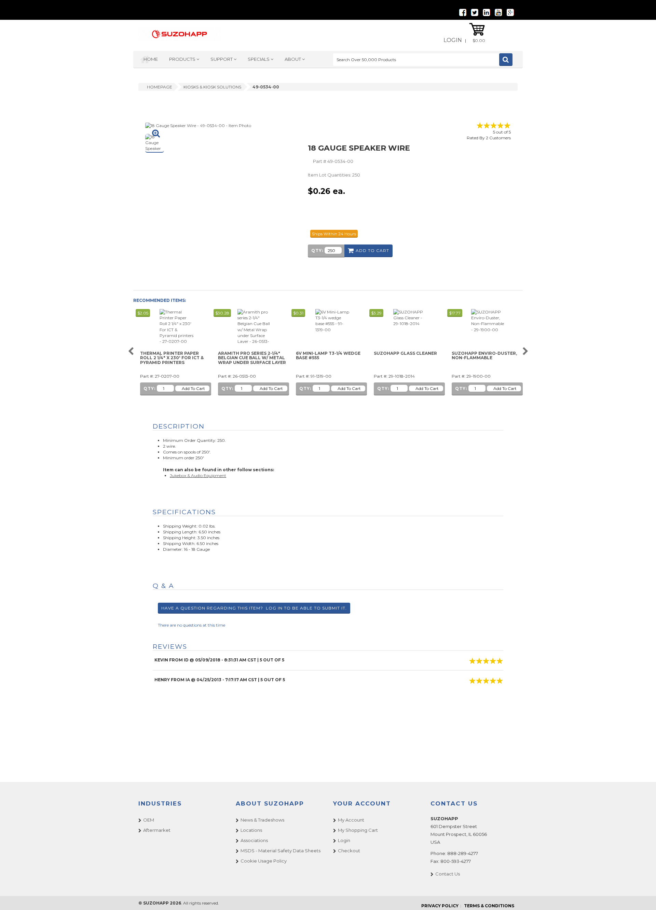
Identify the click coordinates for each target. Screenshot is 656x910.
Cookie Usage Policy (264, 861)
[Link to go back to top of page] (642, 896)
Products (182, 59)
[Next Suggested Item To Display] (525, 351)
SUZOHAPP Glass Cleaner (405, 353)
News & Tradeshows (262, 820)
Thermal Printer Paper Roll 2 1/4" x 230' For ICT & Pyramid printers (172, 358)
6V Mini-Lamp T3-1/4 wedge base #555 (328, 355)
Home (151, 59)
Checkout (349, 850)
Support (222, 59)
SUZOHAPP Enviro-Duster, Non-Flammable (484, 355)
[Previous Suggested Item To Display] (130, 351)
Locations (251, 830)
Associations (254, 840)
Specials (259, 59)
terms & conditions (489, 905)
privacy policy (440, 905)
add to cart (372, 250)
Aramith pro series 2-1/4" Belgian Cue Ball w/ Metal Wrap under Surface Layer (252, 358)
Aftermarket (156, 830)
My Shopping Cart (358, 830)
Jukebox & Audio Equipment (198, 475)
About (293, 59)
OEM (148, 820)
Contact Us (447, 874)
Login (452, 40)
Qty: (317, 250)
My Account (351, 820)
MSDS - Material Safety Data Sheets (280, 850)
